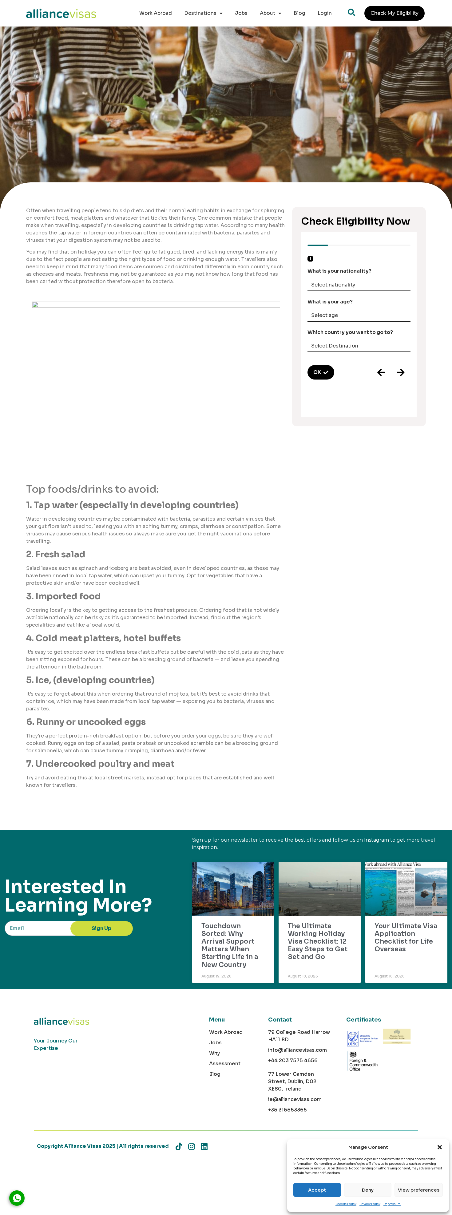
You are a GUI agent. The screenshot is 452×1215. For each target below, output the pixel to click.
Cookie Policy (345, 1204)
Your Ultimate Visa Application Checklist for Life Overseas (406, 937)
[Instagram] (191, 1146)
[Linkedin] (204, 1146)
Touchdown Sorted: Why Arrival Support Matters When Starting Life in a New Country (229, 945)
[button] (440, 1147)
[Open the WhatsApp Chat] (17, 1198)
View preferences (418, 1190)
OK (317, 372)
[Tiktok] (179, 1146)
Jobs (241, 13)
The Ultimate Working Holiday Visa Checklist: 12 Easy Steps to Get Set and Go (317, 941)
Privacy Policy (369, 1204)
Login (325, 13)
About (267, 13)
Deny (368, 1190)
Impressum (392, 1204)
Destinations (200, 13)
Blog (299, 13)
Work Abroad (155, 13)
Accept (317, 1190)
